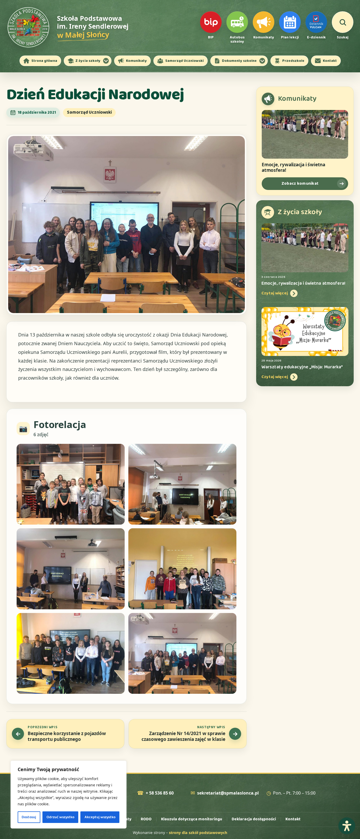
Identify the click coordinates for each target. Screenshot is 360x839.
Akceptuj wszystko (100, 817)
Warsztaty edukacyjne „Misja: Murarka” (302, 367)
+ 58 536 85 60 (160, 793)
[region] (69, 794)
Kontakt (292, 819)
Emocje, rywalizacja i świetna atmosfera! (293, 167)
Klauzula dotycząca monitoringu (191, 819)
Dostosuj (29, 817)
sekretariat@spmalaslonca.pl (228, 793)
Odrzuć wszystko (60, 817)
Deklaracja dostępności (254, 819)
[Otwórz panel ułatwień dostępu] (346, 825)
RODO (146, 819)
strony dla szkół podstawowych (198, 832)
